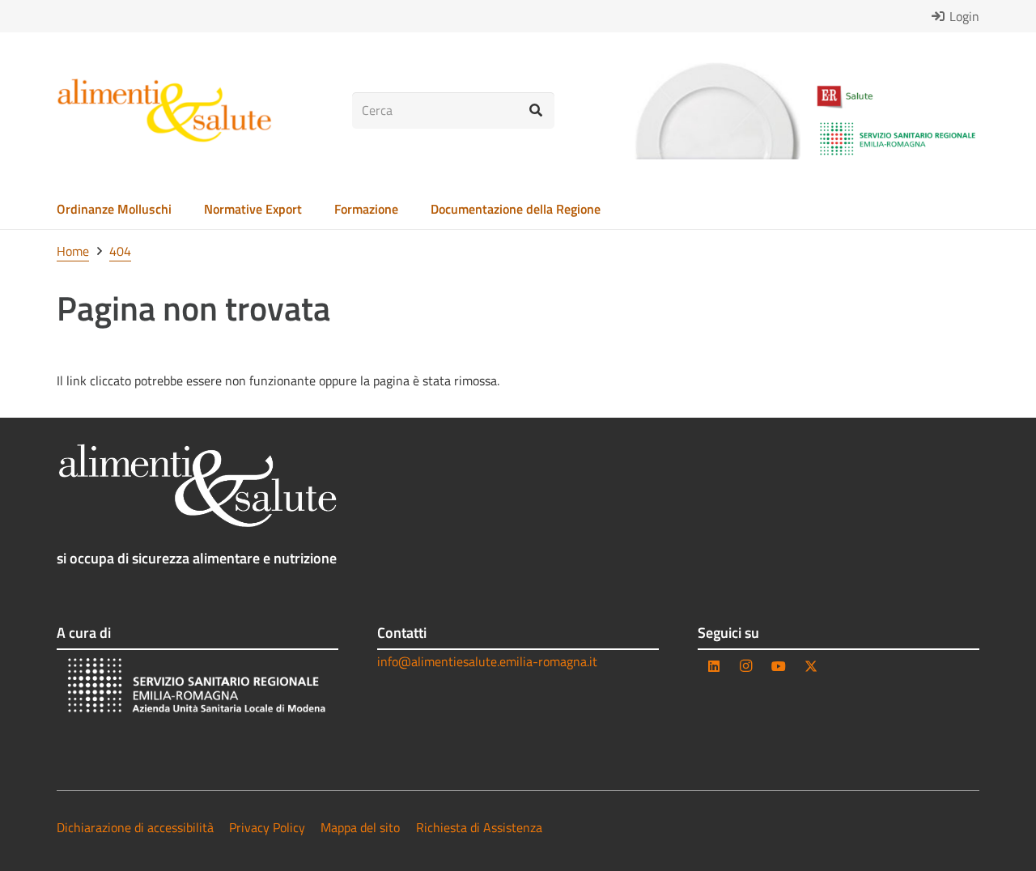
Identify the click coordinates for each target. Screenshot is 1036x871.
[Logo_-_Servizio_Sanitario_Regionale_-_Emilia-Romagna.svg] (897, 139)
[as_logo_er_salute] (897, 97)
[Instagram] (746, 666)
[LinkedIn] (714, 666)
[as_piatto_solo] (717, 110)
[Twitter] (811, 666)
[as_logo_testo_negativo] (197, 486)
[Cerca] (536, 110)
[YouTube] (778, 666)
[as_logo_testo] (164, 111)
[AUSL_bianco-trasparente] (197, 687)
